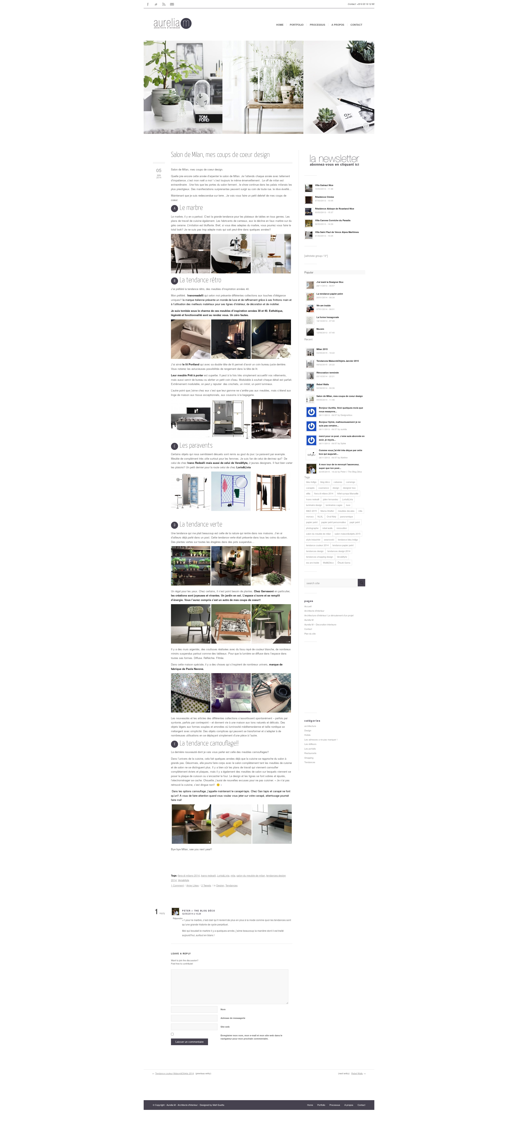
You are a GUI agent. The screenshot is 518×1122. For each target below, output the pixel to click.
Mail (172, 4)
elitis (308, 493)
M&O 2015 (311, 510)
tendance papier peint (342, 545)
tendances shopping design (319, 556)
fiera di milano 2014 (189, 875)
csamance (323, 487)
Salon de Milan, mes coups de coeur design (220, 155)
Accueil (307, 606)
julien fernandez (330, 499)
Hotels (307, 734)
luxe (348, 505)
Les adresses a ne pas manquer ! (321, 739)
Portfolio (297, 24)
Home (279, 24)
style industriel (313, 539)
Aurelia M (308, 619)
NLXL (320, 516)
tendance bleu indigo (348, 539)
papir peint (355, 522)
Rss (164, 4)
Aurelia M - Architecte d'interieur (182, 1104)
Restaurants (310, 753)
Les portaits (310, 748)
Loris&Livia (223, 875)
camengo (350, 481)
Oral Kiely (331, 516)
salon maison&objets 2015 (347, 533)
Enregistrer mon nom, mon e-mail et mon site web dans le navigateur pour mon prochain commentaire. (251, 1037)
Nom (223, 1009)
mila (233, 875)
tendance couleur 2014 (317, 545)
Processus (317, 24)
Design (220, 885)
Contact (356, 24)
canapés (310, 487)
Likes (192, 885)
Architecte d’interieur (314, 610)
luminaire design (314, 505)
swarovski (329, 539)
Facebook (148, 4)
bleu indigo (311, 481)
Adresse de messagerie (233, 1017)
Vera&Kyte (183, 880)
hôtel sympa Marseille (347, 493)
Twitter (156, 4)
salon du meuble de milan (251, 875)
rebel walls (327, 528)
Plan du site (310, 633)
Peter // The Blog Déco (198, 910)
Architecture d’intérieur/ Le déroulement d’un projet (328, 615)
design (336, 487)
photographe (312, 528)
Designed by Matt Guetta (212, 1104)
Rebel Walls (357, 1073)
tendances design (315, 551)
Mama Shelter (327, 510)
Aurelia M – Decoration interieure (320, 624)
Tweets (206, 885)
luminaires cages (334, 505)
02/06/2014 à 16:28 (191, 913)
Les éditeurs (310, 744)
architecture (310, 726)
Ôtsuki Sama (344, 562)
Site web (225, 1026)
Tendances (231, 885)
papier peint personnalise (333, 522)
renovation (341, 528)
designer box (349, 487)
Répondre (178, 918)
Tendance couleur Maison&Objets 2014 (174, 1073)
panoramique (346, 516)
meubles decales (346, 510)
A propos (337, 24)
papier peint (311, 522)
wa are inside (312, 562)
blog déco (325, 481)
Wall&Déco (328, 562)
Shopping (308, 757)
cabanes (338, 481)
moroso (310, 516)
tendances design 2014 (338, 551)
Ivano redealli (208, 875)
